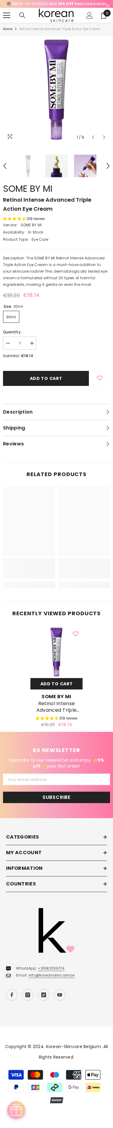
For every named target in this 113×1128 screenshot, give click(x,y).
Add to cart (46, 378)
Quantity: (12, 332)
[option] (56, 4)
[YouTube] (59, 995)
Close (107, 6)
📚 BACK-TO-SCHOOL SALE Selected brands (56, 3)
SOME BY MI (27, 188)
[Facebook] (11, 995)
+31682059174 (51, 968)
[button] (93, 137)
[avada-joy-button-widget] (16, 1110)
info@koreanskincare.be (51, 975)
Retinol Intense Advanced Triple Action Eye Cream (56, 707)
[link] (29, 571)
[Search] (22, 15)
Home (7, 29)
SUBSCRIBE (56, 797)
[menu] (6, 15)
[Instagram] (27, 995)
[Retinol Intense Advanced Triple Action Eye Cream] (56, 652)
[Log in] (89, 15)
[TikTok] (43, 995)
